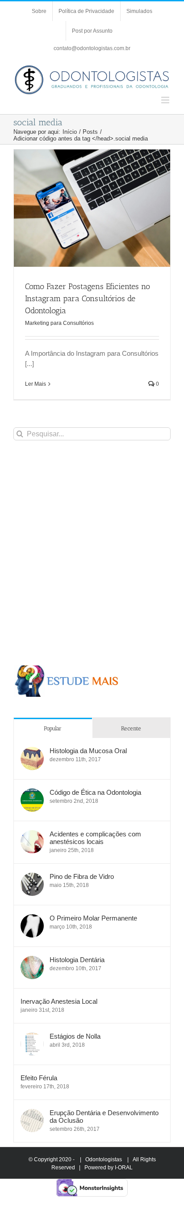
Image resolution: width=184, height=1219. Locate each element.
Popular (53, 728)
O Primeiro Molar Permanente (93, 918)
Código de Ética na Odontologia (95, 792)
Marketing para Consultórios (59, 323)
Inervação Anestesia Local (59, 1001)
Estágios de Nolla (75, 1036)
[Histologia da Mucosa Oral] (32, 751)
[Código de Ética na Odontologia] (32, 793)
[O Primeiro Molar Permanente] (32, 919)
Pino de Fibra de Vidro (82, 876)
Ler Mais (35, 384)
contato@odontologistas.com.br (92, 48)
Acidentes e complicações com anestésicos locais (95, 837)
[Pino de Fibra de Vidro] (32, 877)
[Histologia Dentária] (32, 960)
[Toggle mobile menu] (166, 100)
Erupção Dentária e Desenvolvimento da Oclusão (104, 1116)
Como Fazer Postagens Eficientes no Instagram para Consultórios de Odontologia (87, 298)
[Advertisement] (92, 552)
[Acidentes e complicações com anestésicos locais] (32, 835)
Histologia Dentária (77, 959)
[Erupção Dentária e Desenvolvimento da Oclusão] (32, 1113)
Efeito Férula (39, 1078)
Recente (131, 728)
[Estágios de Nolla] (32, 1037)
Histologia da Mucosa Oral (88, 750)
